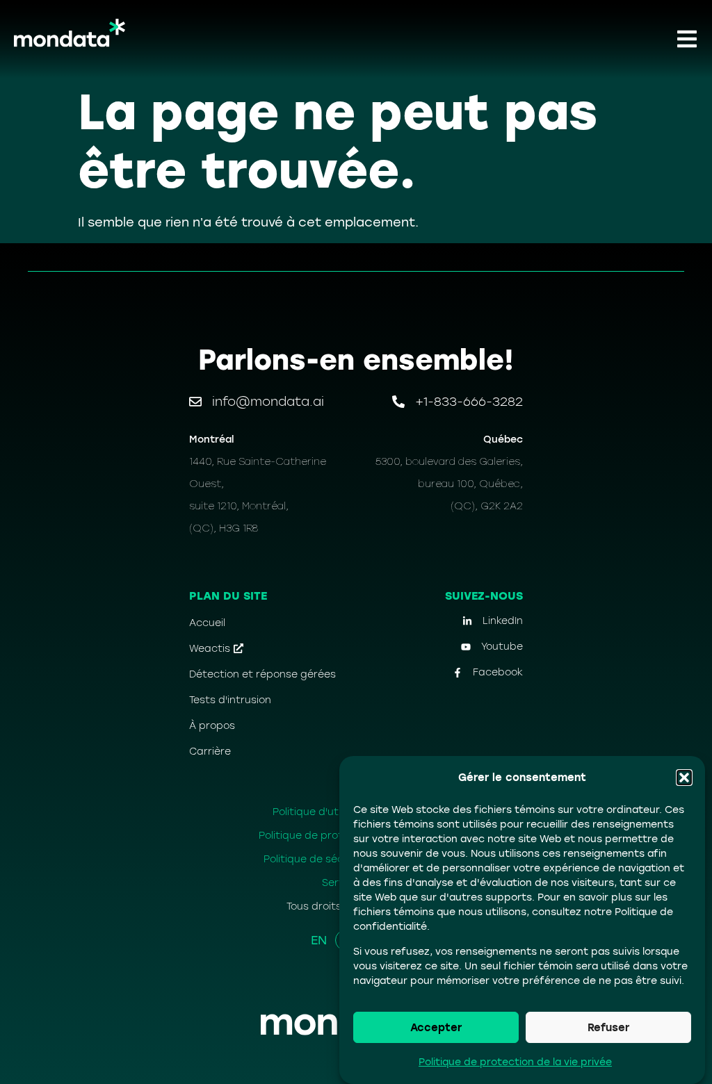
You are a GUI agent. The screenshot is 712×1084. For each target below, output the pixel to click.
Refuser (608, 1027)
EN (319, 940)
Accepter (436, 1027)
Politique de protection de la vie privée (515, 1062)
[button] (684, 778)
